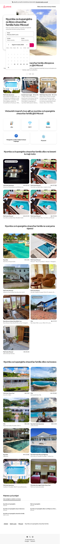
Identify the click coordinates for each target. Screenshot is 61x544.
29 (24, 64)
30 (27, 64)
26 (14, 64)
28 (20, 64)
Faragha (27, 541)
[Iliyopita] (27, 74)
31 (8, 67)
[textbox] (13, 40)
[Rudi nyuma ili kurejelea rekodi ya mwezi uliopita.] (8, 44)
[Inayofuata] (33, 74)
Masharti (32, 541)
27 (17, 64)
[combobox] (20, 35)
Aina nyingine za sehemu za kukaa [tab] (12, 499)
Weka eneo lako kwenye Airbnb (46, 7)
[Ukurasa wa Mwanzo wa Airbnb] (7, 6)
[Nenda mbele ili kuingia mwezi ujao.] (26, 44)
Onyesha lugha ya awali (42, 2)
